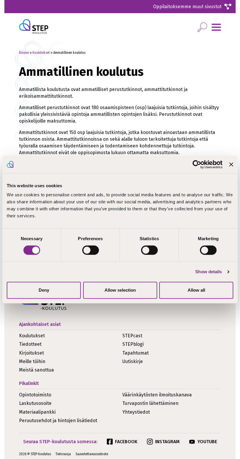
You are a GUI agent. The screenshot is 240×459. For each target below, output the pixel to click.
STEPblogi (133, 344)
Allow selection (120, 290)
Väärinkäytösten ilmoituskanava (157, 395)
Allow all (196, 290)
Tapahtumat (135, 353)
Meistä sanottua (36, 370)
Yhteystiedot (136, 412)
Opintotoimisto (35, 395)
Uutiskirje (132, 361)
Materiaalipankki (37, 412)
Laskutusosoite (35, 403)
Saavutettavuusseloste (92, 454)
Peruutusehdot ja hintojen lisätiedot (58, 420)
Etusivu (24, 53)
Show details (208, 271)
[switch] (90, 250)
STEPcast (132, 335)
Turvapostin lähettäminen (150, 403)
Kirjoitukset (31, 353)
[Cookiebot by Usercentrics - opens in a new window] (196, 164)
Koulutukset (41, 53)
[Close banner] (231, 164)
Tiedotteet (30, 344)
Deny (44, 290)
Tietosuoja (63, 454)
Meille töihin (32, 361)
